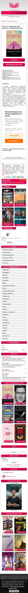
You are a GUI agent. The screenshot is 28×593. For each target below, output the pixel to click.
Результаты (10, 464)
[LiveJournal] (20, 177)
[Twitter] (15, 177)
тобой (6, 182)
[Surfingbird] (23, 177)
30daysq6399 (14, 135)
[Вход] (7, 235)
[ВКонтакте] (13, 177)
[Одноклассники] (17, 177)
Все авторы (14, 510)
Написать (11, 472)
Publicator (8, 180)
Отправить (9, 242)
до (7, 182)
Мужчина (6, 459)
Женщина (6, 460)
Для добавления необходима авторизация (14, 380)
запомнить (6, 349)
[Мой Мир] (18, 177)
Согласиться (14, 591)
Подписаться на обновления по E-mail (17, 16)
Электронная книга (16, 79)
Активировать (14, 141)
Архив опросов (17, 464)
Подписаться (13, 476)
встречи (16, 182)
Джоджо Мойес (12, 182)
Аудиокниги (9, 179)
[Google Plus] (22, 177)
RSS (16, 15)
